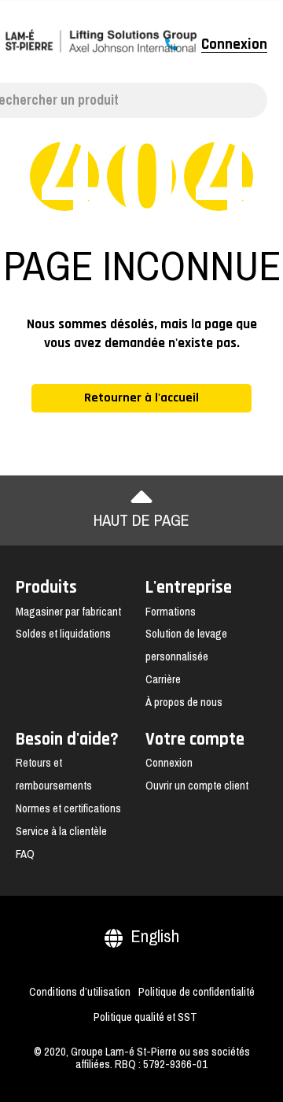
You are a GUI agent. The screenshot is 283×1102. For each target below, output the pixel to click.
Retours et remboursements (54, 774)
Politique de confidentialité (196, 992)
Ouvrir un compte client (196, 786)
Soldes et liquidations (63, 634)
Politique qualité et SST (145, 1017)
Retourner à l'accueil (141, 398)
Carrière (163, 679)
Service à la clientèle (61, 831)
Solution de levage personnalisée (186, 645)
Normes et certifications (68, 808)
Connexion (234, 45)
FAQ (25, 854)
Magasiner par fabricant (68, 612)
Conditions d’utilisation (79, 992)
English (154, 936)
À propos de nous (183, 702)
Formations (170, 612)
